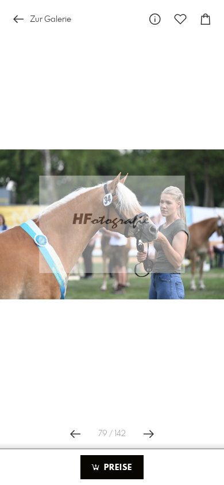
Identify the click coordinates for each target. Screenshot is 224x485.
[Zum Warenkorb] (206, 19)
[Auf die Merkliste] (180, 19)
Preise (116, 468)
